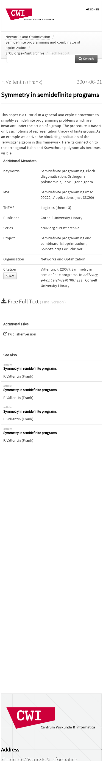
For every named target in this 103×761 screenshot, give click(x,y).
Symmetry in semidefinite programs (30, 369)
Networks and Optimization (27, 37)
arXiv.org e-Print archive (24, 53)
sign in (94, 9)
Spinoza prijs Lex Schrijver (61, 249)
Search (88, 59)
